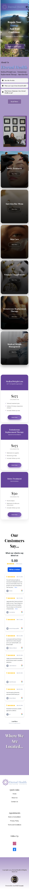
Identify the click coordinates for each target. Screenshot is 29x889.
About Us (14, 798)
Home (14, 794)
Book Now (14, 173)
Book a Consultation (14, 817)
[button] (26, 7)
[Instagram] (14, 843)
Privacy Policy (14, 821)
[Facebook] (14, 849)
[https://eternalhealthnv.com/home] (14, 782)
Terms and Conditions (14, 825)
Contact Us (14, 801)
